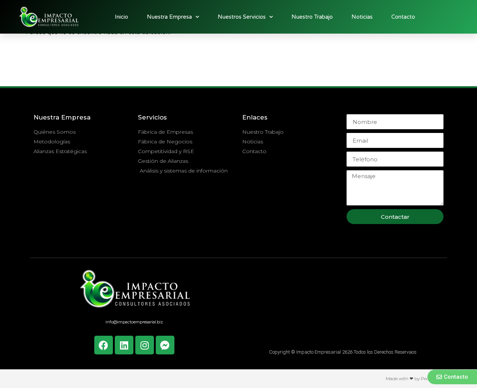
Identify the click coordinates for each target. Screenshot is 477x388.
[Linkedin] (124, 345)
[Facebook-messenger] (165, 345)
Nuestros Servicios (242, 16)
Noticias (362, 16)
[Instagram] (144, 345)
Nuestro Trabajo (312, 16)
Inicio (121, 16)
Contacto (403, 16)
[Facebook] (103, 345)
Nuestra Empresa (169, 16)
